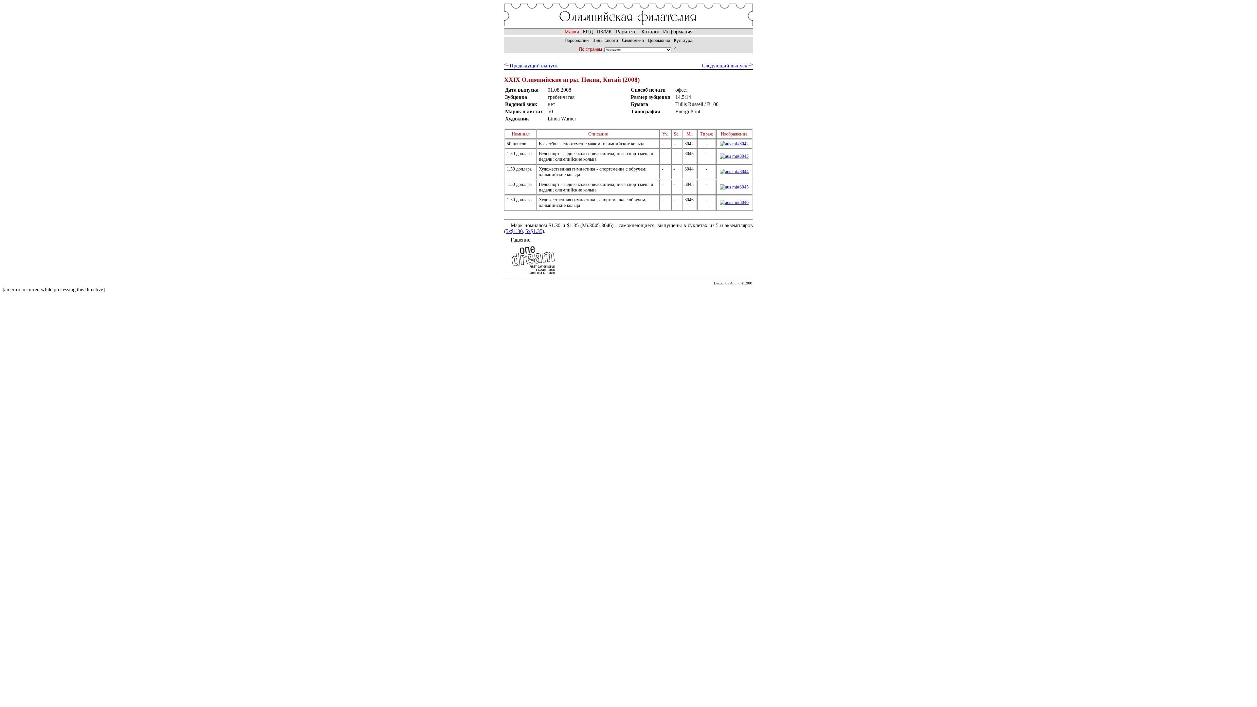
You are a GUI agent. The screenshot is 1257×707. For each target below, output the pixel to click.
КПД (588, 31)
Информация (678, 31)
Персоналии (577, 40)
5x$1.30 (514, 231)
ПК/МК (604, 31)
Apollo (735, 283)
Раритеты (627, 31)
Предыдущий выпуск (534, 65)
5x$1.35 (533, 231)
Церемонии (659, 40)
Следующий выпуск (724, 65)
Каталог (650, 31)
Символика (633, 40)
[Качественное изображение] (734, 143)
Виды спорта (605, 40)
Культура (683, 40)
